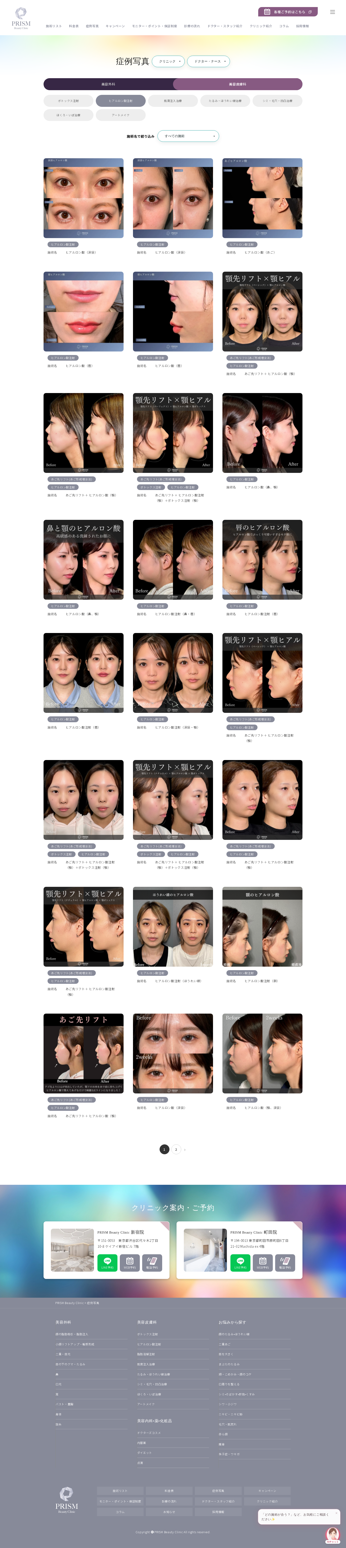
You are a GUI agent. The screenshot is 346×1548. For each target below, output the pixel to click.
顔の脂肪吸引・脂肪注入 (72, 1334)
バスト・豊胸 (64, 1404)
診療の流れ (192, 26)
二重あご (225, 1344)
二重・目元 (63, 1354)
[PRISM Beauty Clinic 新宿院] (106, 1250)
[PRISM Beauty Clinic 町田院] (239, 1250)
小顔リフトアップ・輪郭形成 (75, 1344)
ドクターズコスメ (149, 1433)
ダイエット (144, 1453)
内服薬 (141, 1443)
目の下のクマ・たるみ (70, 1364)
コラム (284, 26)
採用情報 (302, 26)
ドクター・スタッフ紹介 (225, 26)
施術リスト (54, 26)
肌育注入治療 (173, 101)
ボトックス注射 (68, 101)
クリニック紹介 (261, 26)
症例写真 (92, 26)
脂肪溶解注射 (146, 1354)
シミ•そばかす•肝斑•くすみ (237, 1394)
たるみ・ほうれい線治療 (225, 101)
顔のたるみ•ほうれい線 (234, 1334)
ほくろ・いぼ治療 (68, 115)
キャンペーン (115, 26)
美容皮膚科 (237, 84)
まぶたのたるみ (229, 1364)
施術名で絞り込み (141, 136)
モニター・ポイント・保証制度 (154, 26)
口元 (58, 1384)
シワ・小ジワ (228, 1404)
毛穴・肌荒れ (228, 1424)
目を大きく (226, 1354)
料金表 (74, 26)
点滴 (140, 1463)
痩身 (222, 1444)
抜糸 (58, 1424)
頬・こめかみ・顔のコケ (235, 1374)
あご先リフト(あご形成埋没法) (250, 358)
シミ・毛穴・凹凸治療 (278, 101)
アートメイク (120, 115)
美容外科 (108, 84)
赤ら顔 (223, 1434)
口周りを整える (229, 1384)
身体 (58, 1414)
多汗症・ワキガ (229, 1454)
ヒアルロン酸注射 (121, 101)
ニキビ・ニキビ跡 (231, 1414)
